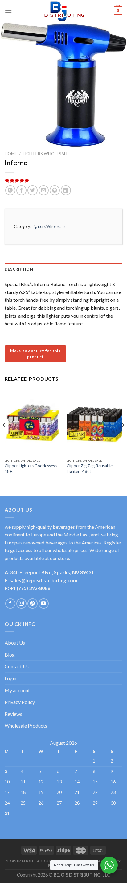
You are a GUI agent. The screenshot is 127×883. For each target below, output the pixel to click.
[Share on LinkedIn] (66, 190)
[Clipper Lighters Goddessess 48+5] (32, 422)
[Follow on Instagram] (21, 603)
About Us (15, 643)
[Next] (123, 437)
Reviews (13, 714)
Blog (10, 654)
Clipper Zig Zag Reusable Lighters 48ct (90, 468)
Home (11, 153)
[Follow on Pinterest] (32, 603)
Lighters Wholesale (45, 153)
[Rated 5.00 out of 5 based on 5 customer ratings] (63, 180)
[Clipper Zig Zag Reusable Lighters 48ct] (94, 422)
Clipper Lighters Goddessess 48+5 (31, 468)
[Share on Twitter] (32, 190)
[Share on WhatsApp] (10, 190)
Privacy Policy (20, 702)
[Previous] (4, 437)
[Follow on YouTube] (44, 603)
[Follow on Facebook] (10, 603)
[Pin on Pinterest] (55, 190)
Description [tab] (19, 269)
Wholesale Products (26, 725)
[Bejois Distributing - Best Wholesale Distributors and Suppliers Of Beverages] (63, 11)
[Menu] (8, 10)
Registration (19, 861)
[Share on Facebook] (21, 190)
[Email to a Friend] (44, 190)
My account (17, 690)
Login (10, 678)
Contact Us (17, 666)
